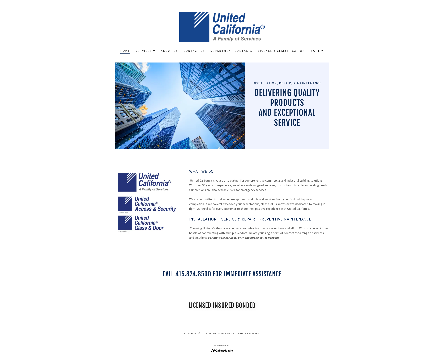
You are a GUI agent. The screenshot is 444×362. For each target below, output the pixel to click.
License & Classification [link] (281, 50)
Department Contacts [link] (231, 50)
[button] (145, 51)
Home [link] (125, 50)
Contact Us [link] (194, 50)
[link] (222, 27)
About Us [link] (169, 50)
